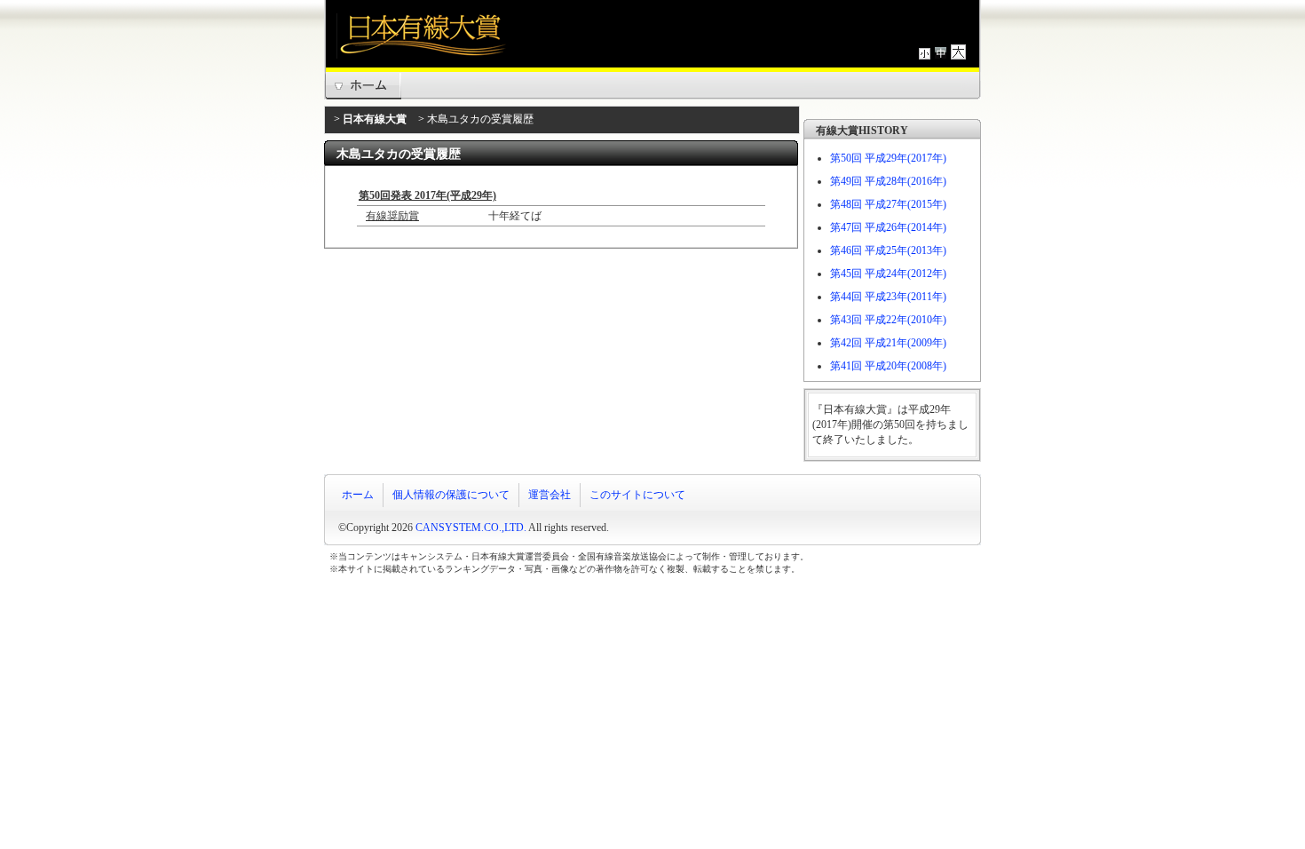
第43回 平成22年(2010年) (888, 319)
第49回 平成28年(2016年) (888, 181)
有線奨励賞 (392, 216)
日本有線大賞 (375, 119)
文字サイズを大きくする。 (958, 52)
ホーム (358, 494)
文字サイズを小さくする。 (924, 52)
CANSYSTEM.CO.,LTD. (470, 527)
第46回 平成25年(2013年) (888, 250)
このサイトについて (637, 494)
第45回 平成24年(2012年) (888, 273)
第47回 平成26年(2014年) (888, 227)
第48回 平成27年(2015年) (888, 204)
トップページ (362, 85)
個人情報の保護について (451, 494)
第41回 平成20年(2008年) (888, 366)
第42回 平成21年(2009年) (888, 343)
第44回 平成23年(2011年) (888, 296)
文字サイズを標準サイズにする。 (940, 52)
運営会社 (549, 494)
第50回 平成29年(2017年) (888, 158)
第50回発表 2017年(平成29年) (427, 195)
